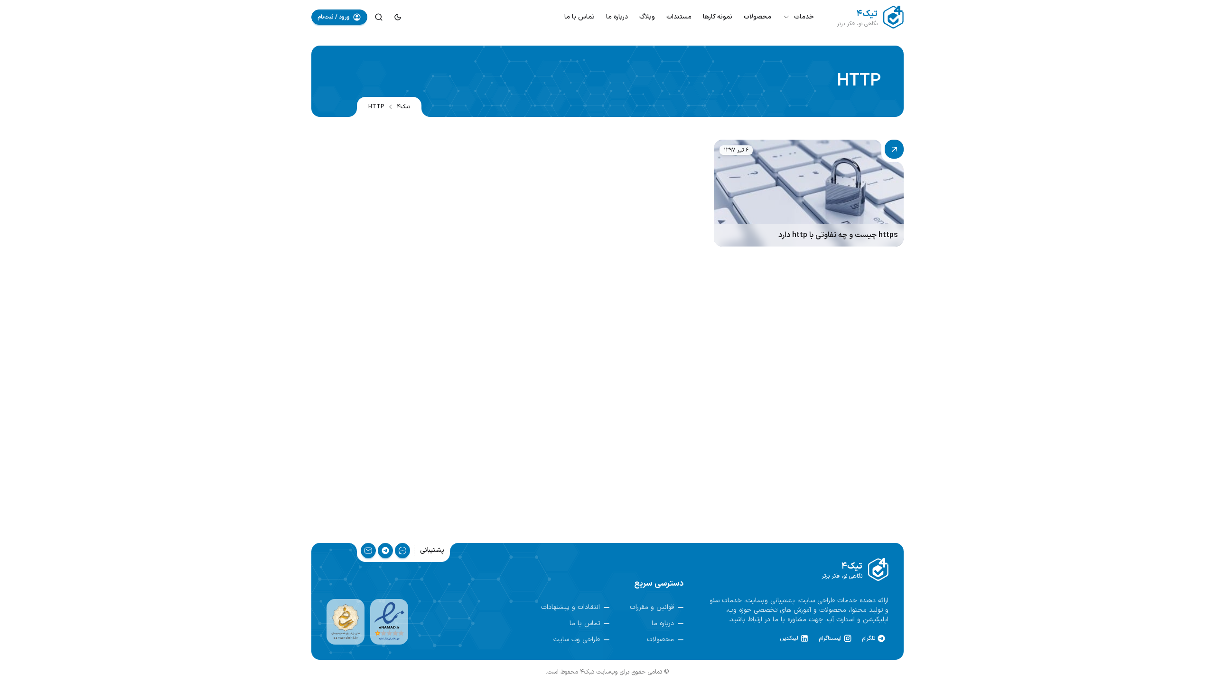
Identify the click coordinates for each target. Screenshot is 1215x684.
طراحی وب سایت (576, 640)
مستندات (679, 17)
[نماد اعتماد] (389, 622)
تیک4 (403, 107)
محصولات (757, 17)
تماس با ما (579, 17)
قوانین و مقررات (652, 607)
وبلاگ (647, 17)
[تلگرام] (385, 550)
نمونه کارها (717, 17)
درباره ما (617, 17)
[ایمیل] (368, 550)
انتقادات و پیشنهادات (570, 607)
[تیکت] (402, 550)
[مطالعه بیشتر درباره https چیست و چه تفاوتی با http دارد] (809, 193)
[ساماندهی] (345, 622)
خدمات (804, 17)
